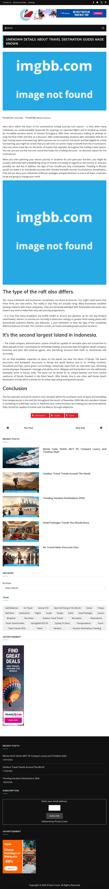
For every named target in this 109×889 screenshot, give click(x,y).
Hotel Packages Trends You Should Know (66, 522)
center (89, 608)
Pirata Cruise (61, 821)
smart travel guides (15, 623)
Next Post (80, 428)
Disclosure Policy (19, 2)
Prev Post (28, 428)
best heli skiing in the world (67, 608)
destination (40, 415)
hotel (70, 613)
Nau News (29, 618)
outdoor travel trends (53, 618)
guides (57, 415)
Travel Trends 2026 (17, 628)
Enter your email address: (54, 801)
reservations (96, 618)
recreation (77, 618)
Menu (9, 28)
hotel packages (85, 613)
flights (38, 613)
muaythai (11, 618)
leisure (100, 613)
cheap (101, 608)
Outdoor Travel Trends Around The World (66, 473)
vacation (57, 628)
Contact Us (7, 2)
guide (49, 613)
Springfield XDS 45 (39, 623)
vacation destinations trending (87, 628)
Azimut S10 (43, 608)
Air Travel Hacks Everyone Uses (61, 547)
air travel (28, 608)
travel (71, 415)
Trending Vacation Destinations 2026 (64, 498)
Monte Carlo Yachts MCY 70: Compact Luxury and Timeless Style (74, 450)
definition (9, 613)
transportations (84, 623)
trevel (39, 628)
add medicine (11, 608)
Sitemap (31, 2)
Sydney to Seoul (62, 623)
